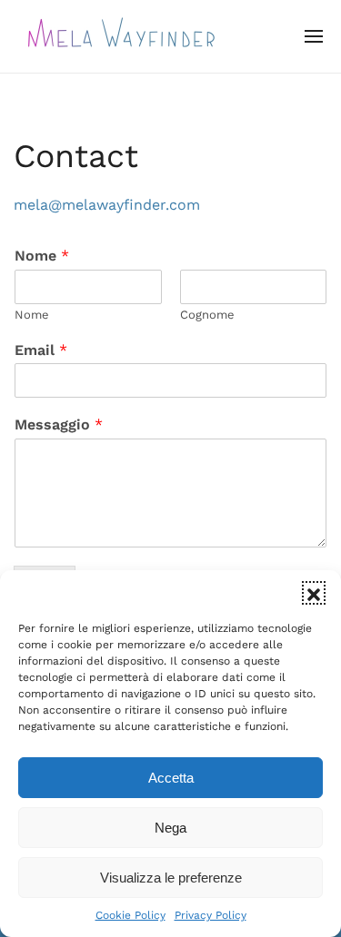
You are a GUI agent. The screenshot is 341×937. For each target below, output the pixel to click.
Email (41, 350)
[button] (314, 593)
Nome (42, 255)
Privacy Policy (210, 915)
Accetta (171, 777)
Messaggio (59, 424)
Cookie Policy (130, 915)
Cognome (207, 314)
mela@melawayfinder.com (107, 204)
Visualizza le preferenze (171, 877)
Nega (170, 827)
